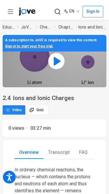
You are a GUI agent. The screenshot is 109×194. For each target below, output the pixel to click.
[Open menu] (10, 11)
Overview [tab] (29, 152)
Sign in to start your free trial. (29, 46)
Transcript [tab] (59, 152)
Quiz (40, 110)
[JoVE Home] (27, 12)
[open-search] (57, 12)
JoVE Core (27, 27)
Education (9, 27)
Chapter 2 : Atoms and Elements (66, 27)
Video (17, 110)
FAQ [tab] (83, 152)
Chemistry (46, 27)
